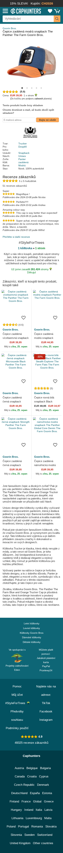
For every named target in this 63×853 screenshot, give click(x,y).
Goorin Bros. (10, 28)
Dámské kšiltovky (31, 637)
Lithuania (17, 818)
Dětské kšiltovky (31, 642)
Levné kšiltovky (31, 628)
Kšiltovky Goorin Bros (31, 632)
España (35, 793)
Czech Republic (24, 784)
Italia (39, 809)
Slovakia (51, 826)
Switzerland (44, 834)
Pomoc (17, 686)
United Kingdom (20, 843)
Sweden (29, 834)
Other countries (43, 843)
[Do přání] (23, 317)
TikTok (46, 703)
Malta (47, 818)
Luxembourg (34, 818)
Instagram (45, 719)
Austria (19, 768)
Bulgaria (45, 768)
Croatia (32, 776)
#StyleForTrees (16, 703)
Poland (11, 826)
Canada (20, 776)
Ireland (28, 809)
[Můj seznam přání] (50, 11)
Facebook (46, 711)
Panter (22, 159)
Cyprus (43, 776)
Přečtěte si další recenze (16, 236)
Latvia (48, 809)
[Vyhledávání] (57, 18)
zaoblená (23, 162)
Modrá (22, 165)
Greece (49, 801)
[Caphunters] (18, 11)
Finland (14, 801)
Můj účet (17, 694)
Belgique (32, 768)
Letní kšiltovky (31, 623)
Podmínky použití (17, 728)
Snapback (23, 153)
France (26, 801)
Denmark (43, 784)
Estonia (47, 793)
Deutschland (19, 793)
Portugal (23, 826)
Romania (37, 826)
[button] (22, 88)
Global (37, 801)
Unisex (22, 156)
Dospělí (22, 146)
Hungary (16, 809)
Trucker (22, 143)
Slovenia (16, 834)
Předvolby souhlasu (17, 715)
